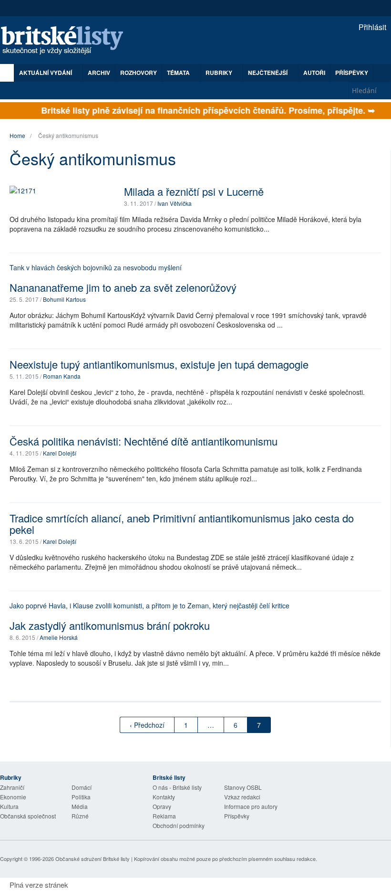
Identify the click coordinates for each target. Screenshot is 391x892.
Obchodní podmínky (179, 825)
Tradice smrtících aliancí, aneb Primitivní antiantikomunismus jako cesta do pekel (182, 523)
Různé (80, 816)
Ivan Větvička (174, 203)
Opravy (162, 806)
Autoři (314, 72)
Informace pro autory (251, 806)
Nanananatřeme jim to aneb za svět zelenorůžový (123, 287)
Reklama (164, 816)
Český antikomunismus (68, 135)
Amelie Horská (59, 637)
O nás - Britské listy (177, 787)
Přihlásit (371, 26)
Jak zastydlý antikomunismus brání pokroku (110, 625)
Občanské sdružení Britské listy (92, 858)
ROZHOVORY (138, 72)
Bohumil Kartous (64, 299)
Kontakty (164, 797)
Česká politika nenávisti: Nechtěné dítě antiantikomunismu (144, 441)
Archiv (99, 72)
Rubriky (220, 72)
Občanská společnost (28, 816)
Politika (81, 797)
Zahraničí (12, 787)
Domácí (82, 787)
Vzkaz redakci (242, 797)
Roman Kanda (62, 376)
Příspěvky (351, 72)
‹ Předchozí (147, 725)
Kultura (9, 806)
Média (80, 806)
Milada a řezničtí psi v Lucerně (194, 191)
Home (17, 135)
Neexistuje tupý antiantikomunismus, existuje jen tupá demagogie (159, 364)
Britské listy (67, 41)
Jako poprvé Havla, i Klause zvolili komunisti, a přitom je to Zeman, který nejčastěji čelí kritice (149, 605)
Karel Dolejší (59, 453)
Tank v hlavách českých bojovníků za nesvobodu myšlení (96, 267)
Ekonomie (13, 797)
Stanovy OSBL (243, 787)
